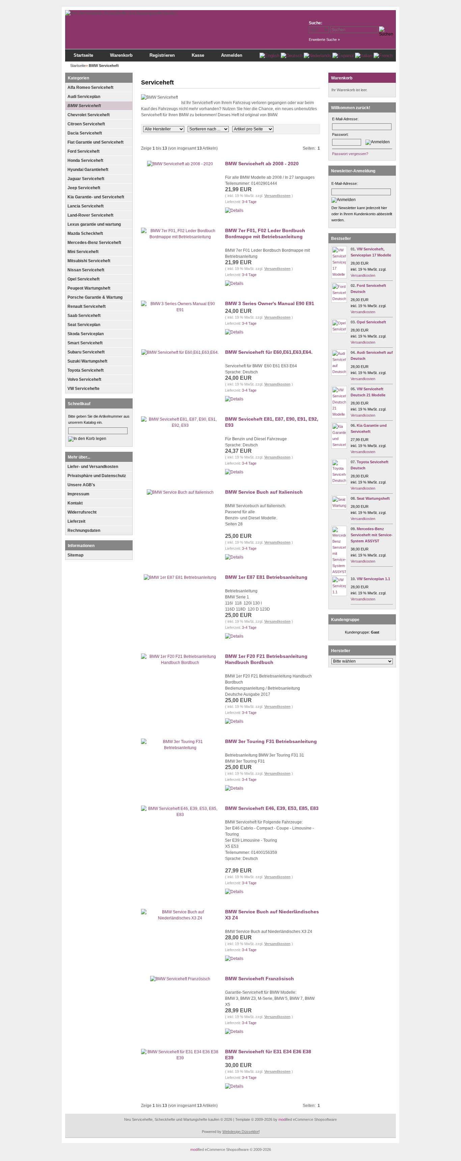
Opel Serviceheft (83, 279)
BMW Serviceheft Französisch (259, 978)
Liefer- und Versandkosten (92, 466)
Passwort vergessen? (350, 154)
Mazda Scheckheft (85, 233)
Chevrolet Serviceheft (88, 115)
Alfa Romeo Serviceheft (90, 87)
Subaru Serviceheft (86, 352)
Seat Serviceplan (83, 324)
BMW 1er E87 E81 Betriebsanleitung (266, 577)
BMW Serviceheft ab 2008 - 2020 (262, 163)
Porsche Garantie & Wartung (95, 297)
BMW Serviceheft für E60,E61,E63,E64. (269, 352)
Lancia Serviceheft (85, 206)
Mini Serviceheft (83, 251)
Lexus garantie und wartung (94, 224)
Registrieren (162, 55)
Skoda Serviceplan (85, 333)
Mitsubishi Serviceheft (88, 260)
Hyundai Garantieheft (87, 169)
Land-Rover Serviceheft (90, 215)
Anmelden (231, 55)
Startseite (83, 55)
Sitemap (75, 555)
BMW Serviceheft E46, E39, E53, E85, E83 (272, 808)
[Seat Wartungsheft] (339, 505)
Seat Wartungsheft (373, 498)
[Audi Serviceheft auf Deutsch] (339, 372)
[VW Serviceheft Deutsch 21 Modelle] (339, 414)
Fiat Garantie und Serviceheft (95, 142)
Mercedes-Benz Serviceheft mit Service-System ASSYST (371, 535)
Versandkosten (277, 196)
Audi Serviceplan (83, 96)
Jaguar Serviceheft (85, 178)
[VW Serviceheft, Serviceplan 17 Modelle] (339, 274)
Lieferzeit (76, 521)
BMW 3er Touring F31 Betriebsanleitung (271, 741)
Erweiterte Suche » (324, 40)
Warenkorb (121, 55)
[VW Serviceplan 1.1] (339, 592)
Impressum (78, 494)
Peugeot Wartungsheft (88, 288)
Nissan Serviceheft (85, 270)
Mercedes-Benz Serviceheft (94, 242)
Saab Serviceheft (84, 315)
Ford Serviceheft (83, 151)
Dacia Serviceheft (84, 133)
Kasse (198, 55)
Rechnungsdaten (83, 530)
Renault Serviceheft (86, 306)
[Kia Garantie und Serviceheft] (339, 445)
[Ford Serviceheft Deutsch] (339, 299)
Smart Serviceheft (85, 343)
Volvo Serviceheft (84, 379)
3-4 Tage (249, 202)
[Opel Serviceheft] (339, 329)
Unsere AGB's (81, 485)
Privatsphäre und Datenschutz (96, 475)
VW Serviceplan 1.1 (373, 579)
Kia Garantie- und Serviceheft (95, 197)
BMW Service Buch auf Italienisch (264, 492)
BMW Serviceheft (84, 105)
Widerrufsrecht (82, 512)
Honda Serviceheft (85, 160)
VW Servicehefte (83, 388)
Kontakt (75, 503)
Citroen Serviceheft (86, 124)
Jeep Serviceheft (83, 188)
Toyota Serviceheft (85, 370)
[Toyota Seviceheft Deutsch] (339, 480)
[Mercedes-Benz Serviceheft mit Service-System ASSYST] (339, 572)
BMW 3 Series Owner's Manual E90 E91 (269, 303)
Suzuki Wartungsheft (87, 361)
